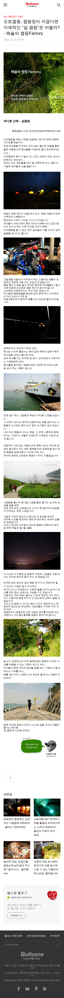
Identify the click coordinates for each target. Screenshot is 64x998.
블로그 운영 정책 (13, 936)
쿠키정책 (54, 936)
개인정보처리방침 (36, 936)
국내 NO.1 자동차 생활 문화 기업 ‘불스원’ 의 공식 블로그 (24, 906)
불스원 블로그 (17, 893)
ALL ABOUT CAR (13, 16)
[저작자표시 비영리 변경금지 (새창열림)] (18, 778)
